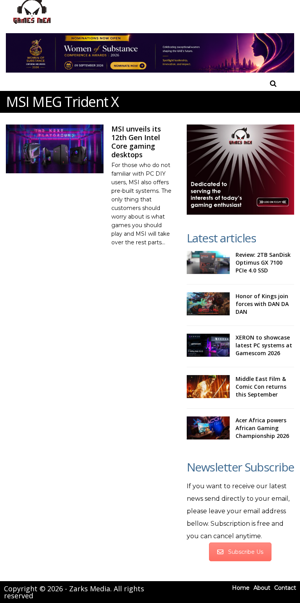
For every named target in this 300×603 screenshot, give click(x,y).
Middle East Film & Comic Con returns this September (261, 386)
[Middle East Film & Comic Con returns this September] (208, 386)
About (262, 588)
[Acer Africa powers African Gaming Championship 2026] (208, 428)
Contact (285, 588)
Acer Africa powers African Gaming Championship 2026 (262, 427)
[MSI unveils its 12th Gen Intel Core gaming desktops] (55, 149)
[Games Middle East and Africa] (32, 24)
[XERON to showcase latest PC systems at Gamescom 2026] (208, 345)
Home (241, 588)
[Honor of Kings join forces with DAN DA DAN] (208, 304)
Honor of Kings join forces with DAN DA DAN (262, 303)
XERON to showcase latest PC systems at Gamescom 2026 (264, 345)
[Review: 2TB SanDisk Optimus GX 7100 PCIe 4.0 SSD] (208, 262)
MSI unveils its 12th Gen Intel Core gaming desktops (136, 141)
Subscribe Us (245, 551)
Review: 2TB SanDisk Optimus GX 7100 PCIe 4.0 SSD (263, 262)
